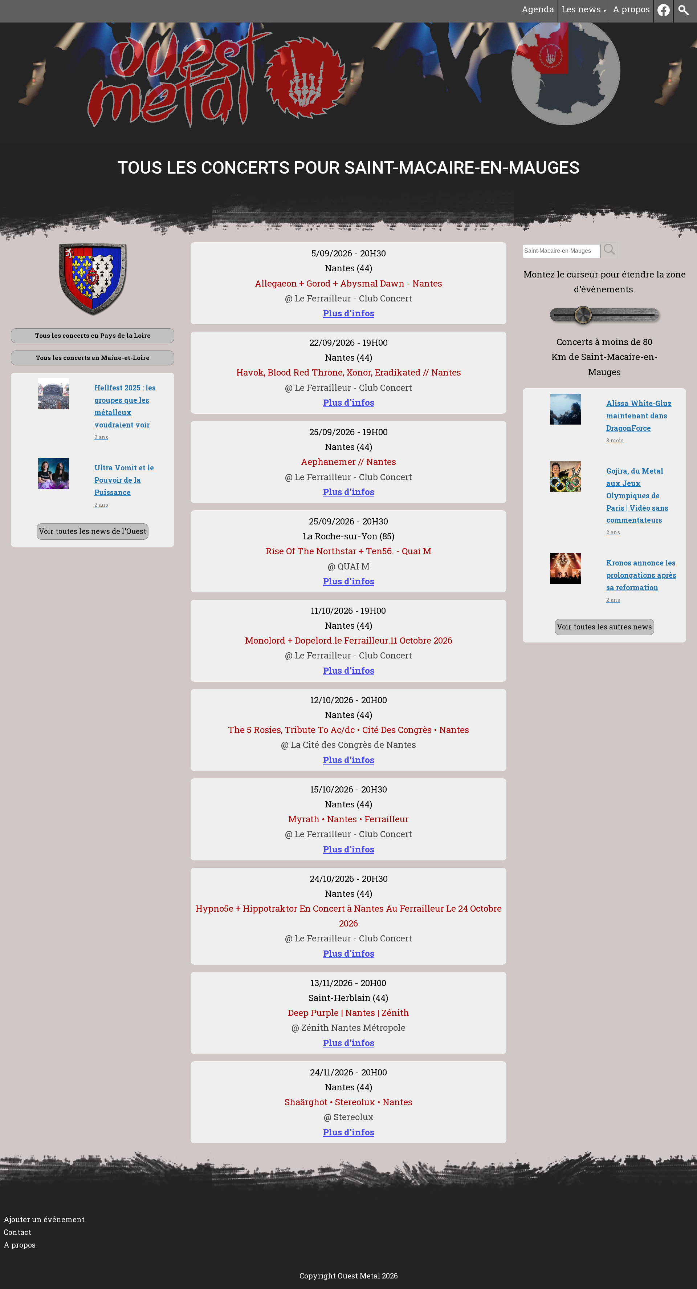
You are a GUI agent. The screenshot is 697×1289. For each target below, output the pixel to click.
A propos (631, 9)
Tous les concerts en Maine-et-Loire (93, 357)
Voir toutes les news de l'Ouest (92, 531)
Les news (581, 9)
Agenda (538, 9)
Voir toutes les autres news (604, 626)
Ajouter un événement (44, 1219)
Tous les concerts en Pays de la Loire (93, 335)
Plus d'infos (348, 313)
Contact (17, 1232)
